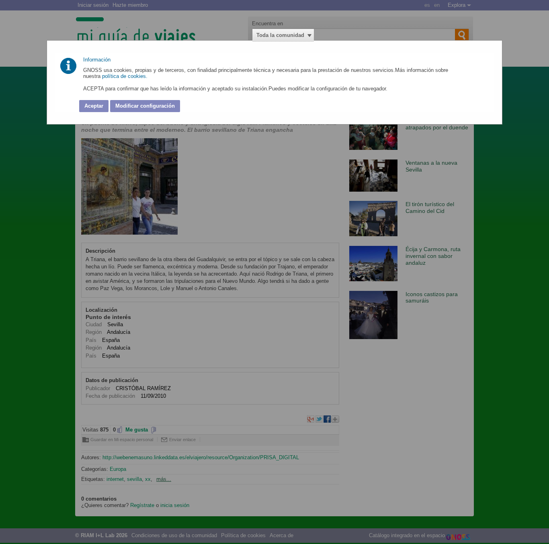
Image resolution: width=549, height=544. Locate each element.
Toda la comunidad (280, 35)
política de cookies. (125, 76)
